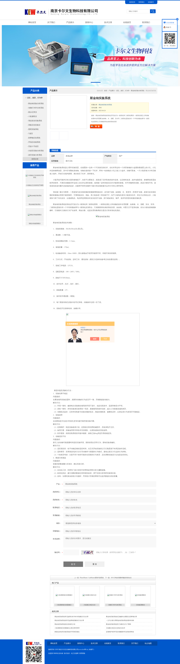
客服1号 (168, 27)
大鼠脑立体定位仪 (89, 605)
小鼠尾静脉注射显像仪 (64, 605)
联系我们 (141, 2)
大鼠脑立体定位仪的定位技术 (115, 628)
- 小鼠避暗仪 (32, 116)
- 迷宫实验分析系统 (34, 155)
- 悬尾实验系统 (33, 129)
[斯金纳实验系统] (68, 112)
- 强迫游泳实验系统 (34, 121)
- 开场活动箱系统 (33, 142)
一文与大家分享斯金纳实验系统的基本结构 (120, 620)
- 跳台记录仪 (32, 112)
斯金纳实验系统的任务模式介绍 (65, 624)
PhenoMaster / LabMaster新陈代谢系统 (92, 578)
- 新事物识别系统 (33, 138)
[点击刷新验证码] (87, 552)
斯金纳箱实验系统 (35, 185)
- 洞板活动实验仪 (33, 125)
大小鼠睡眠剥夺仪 (35, 223)
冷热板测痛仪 (140, 605)
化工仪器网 (74, 653)
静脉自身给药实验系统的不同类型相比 (67, 632)
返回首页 (132, 2)
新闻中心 (89, 22)
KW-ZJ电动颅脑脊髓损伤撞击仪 (121, 578)
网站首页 (32, 22)
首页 (105, 90)
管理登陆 (82, 653)
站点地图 (148, 643)
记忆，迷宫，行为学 (35, 98)
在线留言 (151, 2)
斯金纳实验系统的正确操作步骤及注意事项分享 (121, 616)
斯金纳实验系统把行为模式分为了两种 (118, 624)
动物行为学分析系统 (115, 605)
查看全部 (34, 159)
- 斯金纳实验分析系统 (35, 103)
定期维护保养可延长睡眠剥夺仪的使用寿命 (120, 632)
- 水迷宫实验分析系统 (35, 151)
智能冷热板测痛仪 (35, 204)
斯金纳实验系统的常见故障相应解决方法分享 (69, 620)
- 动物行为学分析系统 (35, 108)
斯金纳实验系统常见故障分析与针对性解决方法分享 (71, 616)
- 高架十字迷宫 (33, 146)
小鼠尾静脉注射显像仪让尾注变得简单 (67, 628)
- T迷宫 (30, 133)
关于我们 (51, 22)
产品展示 (70, 22)
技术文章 (108, 22)
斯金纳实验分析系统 (137, 90)
